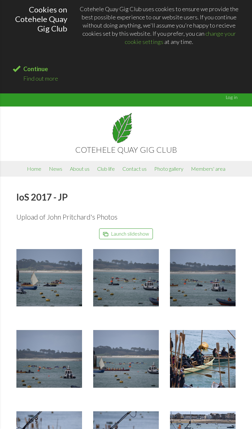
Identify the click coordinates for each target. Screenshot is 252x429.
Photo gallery (168, 169)
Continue (35, 68)
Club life (106, 169)
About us (80, 169)
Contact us (134, 169)
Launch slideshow (129, 234)
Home (34, 169)
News (55, 169)
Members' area (208, 169)
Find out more (40, 78)
